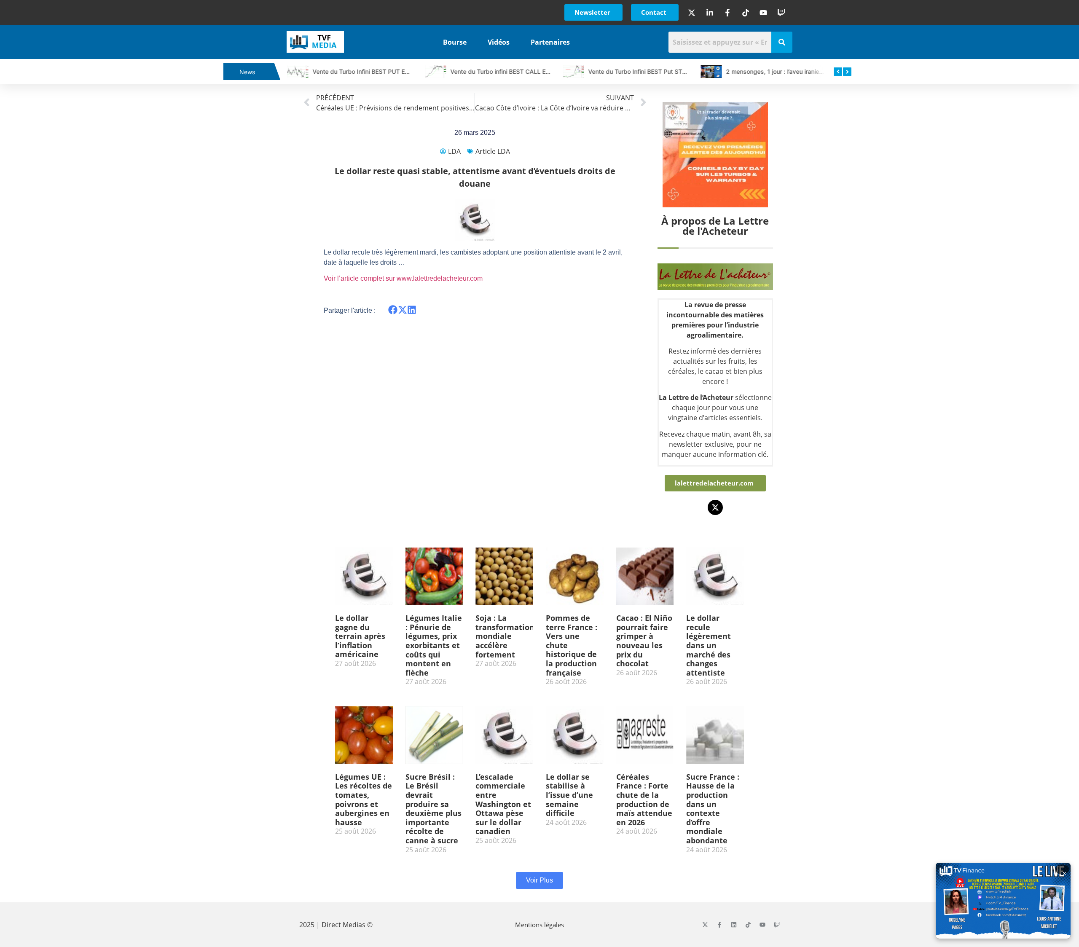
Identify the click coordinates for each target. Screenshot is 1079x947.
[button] (393, 310)
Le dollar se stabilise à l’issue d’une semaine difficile (569, 795)
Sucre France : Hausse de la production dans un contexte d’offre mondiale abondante (712, 808)
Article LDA (492, 151)
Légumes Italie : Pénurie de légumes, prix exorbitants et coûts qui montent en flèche (433, 645)
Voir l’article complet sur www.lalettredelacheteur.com (403, 278)
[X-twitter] (715, 507)
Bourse (455, 42)
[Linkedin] (734, 925)
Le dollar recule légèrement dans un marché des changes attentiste (708, 645)
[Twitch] (777, 925)
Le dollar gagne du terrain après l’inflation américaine (360, 636)
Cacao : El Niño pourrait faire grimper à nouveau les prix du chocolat (644, 640)
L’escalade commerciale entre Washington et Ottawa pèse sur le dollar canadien (503, 804)
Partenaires (550, 42)
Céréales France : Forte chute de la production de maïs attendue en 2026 (644, 799)
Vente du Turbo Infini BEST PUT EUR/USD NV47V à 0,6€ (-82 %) (401, 71)
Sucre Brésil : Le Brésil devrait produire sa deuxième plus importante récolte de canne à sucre (433, 808)
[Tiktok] (748, 925)
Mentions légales (539, 924)
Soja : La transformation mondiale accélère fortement (504, 636)
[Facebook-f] (719, 925)
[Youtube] (762, 925)
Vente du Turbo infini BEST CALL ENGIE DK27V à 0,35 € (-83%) (538, 71)
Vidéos (499, 42)
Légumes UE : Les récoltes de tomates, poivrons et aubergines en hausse (363, 799)
